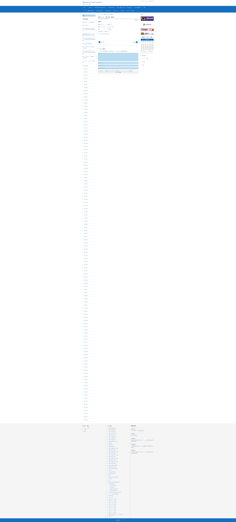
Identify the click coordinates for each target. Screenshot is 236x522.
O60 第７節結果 (85, 25)
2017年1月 (86, 413)
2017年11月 (86, 385)
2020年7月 (86, 292)
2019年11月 (86, 311)
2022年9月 (86, 214)
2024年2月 (86, 162)
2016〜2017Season (112, 434)
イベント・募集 (145, 58)
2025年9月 (86, 103)
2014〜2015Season (112, 429)
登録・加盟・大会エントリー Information (124, 7)
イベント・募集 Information (89, 10)
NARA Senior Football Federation (92, 2)
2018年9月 (86, 354)
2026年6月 (86, 75)
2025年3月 (86, 121)
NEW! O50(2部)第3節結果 (87, 43)
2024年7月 (86, 146)
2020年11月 (86, 280)
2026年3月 (86, 84)
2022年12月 (86, 205)
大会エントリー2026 (130, 10)
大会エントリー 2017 (112, 499)
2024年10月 (86, 137)
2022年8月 (86, 218)
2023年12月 (86, 168)
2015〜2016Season (112, 431)
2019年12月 (86, 308)
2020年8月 (86, 289)
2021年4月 (86, 267)
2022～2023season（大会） (114, 458)
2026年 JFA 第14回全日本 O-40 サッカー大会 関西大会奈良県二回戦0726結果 (89, 52)
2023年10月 (86, 174)
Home (110, 475)
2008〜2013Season (112, 428)
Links (144, 7)
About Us (90, 7)
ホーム (85, 7)
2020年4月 (86, 298)
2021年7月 (86, 258)
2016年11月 (86, 419)
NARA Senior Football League (100, 7)
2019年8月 (86, 320)
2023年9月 (86, 177)
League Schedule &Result (113, 477)
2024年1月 (86, 165)
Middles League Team (114, 488)
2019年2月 (86, 339)
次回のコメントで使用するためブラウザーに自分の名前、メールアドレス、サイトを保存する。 (116, 70)
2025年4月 (86, 118)
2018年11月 (86, 348)
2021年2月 (86, 270)
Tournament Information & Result (115, 492)
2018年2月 (86, 376)
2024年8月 (86, 143)
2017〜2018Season (112, 438)
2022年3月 (86, 233)
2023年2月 (86, 199)
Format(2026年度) (137, 7)
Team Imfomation (111, 7)
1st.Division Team (113, 485)
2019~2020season (112, 446)
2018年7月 (86, 360)
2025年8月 (86, 106)
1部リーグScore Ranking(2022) (103, 33)
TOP (98, 14)
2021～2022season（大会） (114, 455)
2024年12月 (86, 131)
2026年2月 (86, 87)
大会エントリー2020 (112, 504)
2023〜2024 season (112, 460)
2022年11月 (86, 208)
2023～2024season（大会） (114, 461)
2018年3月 (86, 373)
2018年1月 (86, 379)
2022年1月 (86, 239)
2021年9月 (86, 252)
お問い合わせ (108, 10)
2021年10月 (86, 249)
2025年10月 (86, 100)
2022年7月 (86, 221)
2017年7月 (86, 398)
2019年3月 (86, 336)
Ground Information (99, 10)
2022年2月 (86, 236)
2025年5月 (86, 115)
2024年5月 (86, 152)
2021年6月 (86, 261)
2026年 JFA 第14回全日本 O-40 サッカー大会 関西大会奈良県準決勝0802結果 (89, 39)
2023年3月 (86, 196)
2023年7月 (86, 183)
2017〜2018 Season (112, 436)
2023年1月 (86, 202)
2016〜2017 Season (112, 433)
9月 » (151, 51)
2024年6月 (86, 149)
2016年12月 (86, 416)
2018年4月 (86, 370)
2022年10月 (86, 211)
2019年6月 (86, 326)
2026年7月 (86, 72)
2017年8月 (86, 395)
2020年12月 (86, 277)
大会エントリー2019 (112, 502)
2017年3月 (86, 407)
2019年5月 (86, 329)
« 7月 (144, 51)
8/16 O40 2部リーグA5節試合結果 (88, 22)
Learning (122, 10)
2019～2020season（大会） (114, 448)
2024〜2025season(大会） (113, 465)
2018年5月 (86, 367)
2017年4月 (86, 404)
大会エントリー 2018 (112, 500)
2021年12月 (86, 242)
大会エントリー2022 (112, 507)
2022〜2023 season (112, 456)
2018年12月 (86, 345)
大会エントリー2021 (112, 505)
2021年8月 (86, 255)
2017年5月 (86, 401)
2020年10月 (86, 283)
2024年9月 (86, 140)
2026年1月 (86, 90)
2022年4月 (86, 230)
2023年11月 (86, 171)
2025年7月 (86, 109)
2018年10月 (86, 351)
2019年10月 (86, 314)
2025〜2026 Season (112, 466)
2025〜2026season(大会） (113, 468)
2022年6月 (86, 224)
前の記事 (102, 42)
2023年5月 (86, 190)
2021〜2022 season (112, 453)
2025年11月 (86, 96)
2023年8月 (86, 180)
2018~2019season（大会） (113, 441)
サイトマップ (115, 10)
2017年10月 (86, 388)
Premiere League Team (114, 490)
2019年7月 (86, 323)
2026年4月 (86, 81)
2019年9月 (86, 317)
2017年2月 (86, 410)
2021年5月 (86, 264)
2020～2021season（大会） (114, 451)
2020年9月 (86, 286)
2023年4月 (86, 193)
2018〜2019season (112, 439)
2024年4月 (86, 155)
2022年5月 (86, 227)
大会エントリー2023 (112, 509)
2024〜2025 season (112, 463)
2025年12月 (86, 93)
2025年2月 (86, 124)
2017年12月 (86, 382)
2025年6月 (86, 112)
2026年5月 (86, 78)
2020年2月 (86, 301)
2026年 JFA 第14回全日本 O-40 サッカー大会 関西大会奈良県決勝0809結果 (89, 29)
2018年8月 (86, 357)
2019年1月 (86, 342)
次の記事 (133, 42)
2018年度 (110, 443)
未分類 (101, 14)
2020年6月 (86, 295)
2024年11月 (86, 134)
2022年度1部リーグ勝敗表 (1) (103, 31)
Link (109, 480)
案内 (143, 64)
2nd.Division (112, 487)
